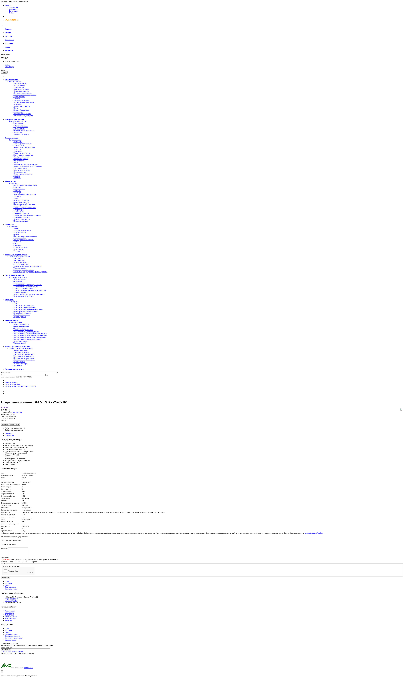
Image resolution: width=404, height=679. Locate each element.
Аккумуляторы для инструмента (25, 185)
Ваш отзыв (5, 558)
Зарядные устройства (21, 200)
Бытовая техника (15, 81)
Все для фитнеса (19, 260)
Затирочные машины (21, 202)
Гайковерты (17, 193)
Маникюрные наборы (21, 352)
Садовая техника (15, 140)
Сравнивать (13, 9)
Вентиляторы (18, 123)
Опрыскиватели (19, 161)
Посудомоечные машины (22, 93)
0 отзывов (4, 407)
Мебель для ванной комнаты (23, 240)
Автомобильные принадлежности (25, 287)
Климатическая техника (18, 121)
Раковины (17, 242)
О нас (7, 581)
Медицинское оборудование (23, 356)
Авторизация (10, 611)
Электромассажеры (20, 364)
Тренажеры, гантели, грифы (23, 270)
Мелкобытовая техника (21, 315)
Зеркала (16, 234)
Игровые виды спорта (21, 262)
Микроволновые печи (21, 100)
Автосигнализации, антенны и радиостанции (29, 290)
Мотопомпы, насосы (20, 159)
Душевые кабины (19, 232)
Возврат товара (10, 587)
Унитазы (16, 251)
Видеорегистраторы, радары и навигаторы (28, 294)
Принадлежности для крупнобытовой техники (30, 335)
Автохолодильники (20, 292)
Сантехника (13, 226)
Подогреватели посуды (21, 106)
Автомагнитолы (19, 283)
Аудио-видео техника (21, 326)
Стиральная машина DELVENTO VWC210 (20, 386)
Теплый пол (17, 132)
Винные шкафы (19, 85)
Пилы (15, 162)
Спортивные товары (20, 341)
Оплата (7, 585)
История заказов (11, 616)
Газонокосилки (18, 145)
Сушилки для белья (20, 247)
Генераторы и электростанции (24, 147)
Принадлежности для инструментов (26, 332)
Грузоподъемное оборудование (24, 194)
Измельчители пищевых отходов (25, 236)
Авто (15, 303)
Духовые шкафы (19, 97)
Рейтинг (4, 562)
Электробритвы (19, 362)
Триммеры (17, 178)
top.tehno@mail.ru (11, 601)
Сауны (15, 243)
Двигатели (17, 149)
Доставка (8, 583)
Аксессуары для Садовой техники (25, 311)
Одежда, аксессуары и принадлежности (27, 266)
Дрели (15, 198)
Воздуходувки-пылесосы (22, 144)
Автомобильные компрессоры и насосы (27, 285)
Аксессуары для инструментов (24, 307)
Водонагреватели (19, 125)
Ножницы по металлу (21, 221)
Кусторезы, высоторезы (21, 153)
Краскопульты (18, 211)
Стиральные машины (21, 89)
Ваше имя (4, 548)
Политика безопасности (13, 638)
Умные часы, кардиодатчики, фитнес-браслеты (30, 272)
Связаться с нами (11, 589)
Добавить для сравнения (14, 430)
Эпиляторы (17, 365)
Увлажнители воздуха (21, 134)
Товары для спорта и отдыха (19, 256)
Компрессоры (18, 210)
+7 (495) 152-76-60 (11, 20)
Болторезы (17, 191)
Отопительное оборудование (23, 130)
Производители (10, 640)
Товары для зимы (19, 268)
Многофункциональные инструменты (27, 215)
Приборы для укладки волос (23, 358)
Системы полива (19, 172)
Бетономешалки (19, 189)
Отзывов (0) (9, 435)
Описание (8, 433)
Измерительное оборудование (24, 204)
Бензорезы (17, 187)
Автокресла (17, 281)
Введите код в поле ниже (12, 566)
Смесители (17, 245)
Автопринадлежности (21, 324)
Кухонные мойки (19, 238)
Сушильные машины (21, 91)
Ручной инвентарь (20, 168)
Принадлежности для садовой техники (27, 339)
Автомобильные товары (18, 277)
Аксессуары (13, 301)
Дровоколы (17, 151)
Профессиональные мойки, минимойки (27, 166)
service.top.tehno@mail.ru (314, 533)
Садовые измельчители (21, 170)
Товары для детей (19, 343)
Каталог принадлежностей (23, 330)
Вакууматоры (18, 112)
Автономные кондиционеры (23, 288)
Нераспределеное (19, 317)
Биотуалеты (17, 142)
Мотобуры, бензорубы (21, 157)
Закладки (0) (13, 7)
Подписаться (6, 649)
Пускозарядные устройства (23, 296)
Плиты (15, 108)
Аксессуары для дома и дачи (23, 305)
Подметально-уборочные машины (25, 164)
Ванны (15, 228)
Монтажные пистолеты (21, 217)
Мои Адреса (9, 615)
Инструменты (14, 183)
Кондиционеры (19, 129)
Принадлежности (15, 322)
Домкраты (17, 196)
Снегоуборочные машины (22, 174)
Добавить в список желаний (15, 428)
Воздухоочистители (20, 127)
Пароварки (17, 104)
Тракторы (16, 176)
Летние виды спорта (20, 264)
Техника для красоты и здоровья (21, 348)
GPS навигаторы (19, 279)
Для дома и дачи (19, 328)
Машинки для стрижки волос (24, 354)
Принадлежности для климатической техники (30, 333)
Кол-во (3, 420)
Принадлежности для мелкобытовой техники (29, 337)
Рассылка (8, 620)
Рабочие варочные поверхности (24, 95)
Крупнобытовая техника (22, 313)
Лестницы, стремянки (21, 213)
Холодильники (18, 87)
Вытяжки (16, 98)
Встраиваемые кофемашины (23, 102)
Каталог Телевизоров (21, 110)
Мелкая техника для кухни (23, 116)
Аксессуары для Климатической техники (28, 309)
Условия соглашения (12, 636)
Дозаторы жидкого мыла (22, 230)
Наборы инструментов (21, 219)
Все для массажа (19, 258)
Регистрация (13, 11)
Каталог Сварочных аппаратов (24, 208)
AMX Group (28, 668)
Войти (11, 13)
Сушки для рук (18, 249)
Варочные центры (20, 83)
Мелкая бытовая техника (22, 114)
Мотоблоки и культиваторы (23, 155)
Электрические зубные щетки (24, 360)
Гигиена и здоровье (20, 350)
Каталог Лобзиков (20, 206)
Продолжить (6, 577)
